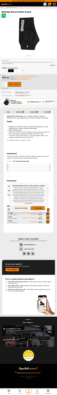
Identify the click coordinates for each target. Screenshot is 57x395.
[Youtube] (33, 253)
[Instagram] (24, 253)
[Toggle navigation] (44, 4)
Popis (8, 112)
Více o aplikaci (12, 269)
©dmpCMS (28, 377)
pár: (4, 83)
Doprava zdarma (19, 92)
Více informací (28, 203)
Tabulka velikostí (13, 68)
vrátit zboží (22, 95)
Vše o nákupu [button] (27, 322)
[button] (27, 56)
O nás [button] (27, 319)
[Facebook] (28, 253)
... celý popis (52, 65)
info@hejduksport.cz (30, 244)
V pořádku (38, 208)
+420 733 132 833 (29, 249)
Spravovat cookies (21, 208)
